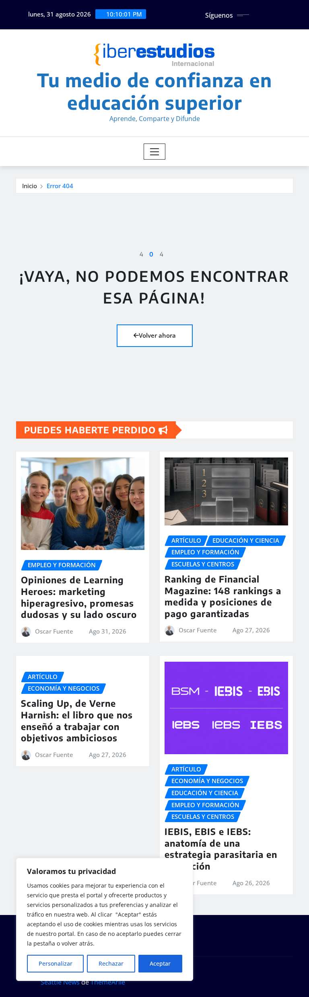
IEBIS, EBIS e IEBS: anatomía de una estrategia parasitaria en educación (221, 849)
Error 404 (60, 186)
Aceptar (160, 963)
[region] (104, 919)
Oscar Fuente (54, 631)
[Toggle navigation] (155, 152)
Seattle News (60, 982)
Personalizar (55, 963)
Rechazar (111, 963)
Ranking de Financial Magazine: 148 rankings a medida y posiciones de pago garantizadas (223, 596)
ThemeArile (108, 982)
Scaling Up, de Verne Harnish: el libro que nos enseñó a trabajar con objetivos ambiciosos (77, 720)
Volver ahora (157, 335)
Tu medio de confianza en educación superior (154, 90)
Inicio (29, 186)
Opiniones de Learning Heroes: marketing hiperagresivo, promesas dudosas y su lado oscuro (79, 597)
